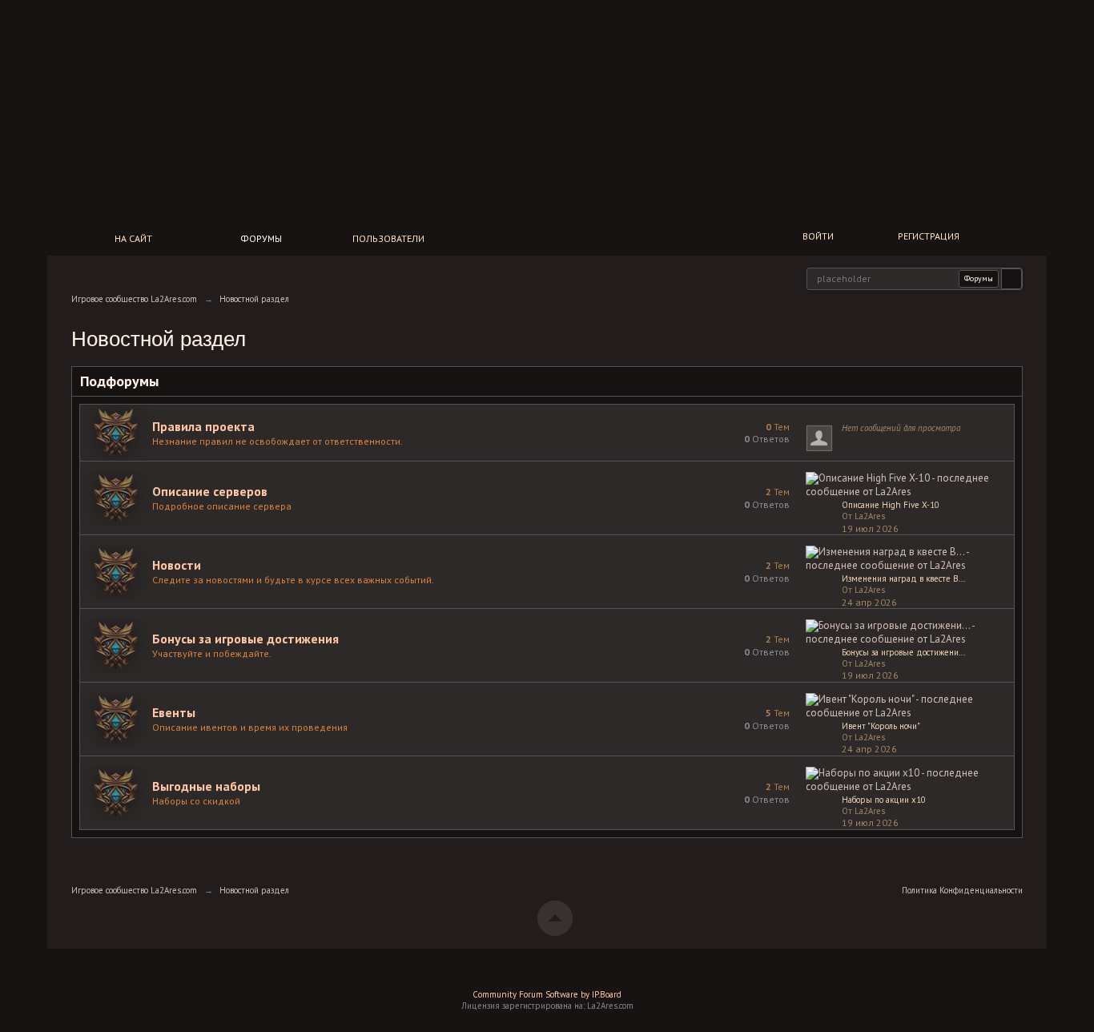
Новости (176, 565)
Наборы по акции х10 (884, 799)
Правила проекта (203, 426)
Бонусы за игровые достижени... (903, 652)
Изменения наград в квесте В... (903, 578)
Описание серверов (209, 491)
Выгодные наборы (206, 786)
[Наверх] (555, 918)
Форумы (261, 238)
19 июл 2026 (870, 528)
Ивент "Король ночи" (881, 726)
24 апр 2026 (869, 602)
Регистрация (928, 236)
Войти (818, 236)
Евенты (173, 712)
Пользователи (388, 238)
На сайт (133, 238)
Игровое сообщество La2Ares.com (134, 890)
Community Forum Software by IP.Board (547, 994)
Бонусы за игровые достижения (245, 639)
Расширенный (1032, 277)
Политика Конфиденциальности (962, 890)
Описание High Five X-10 (890, 504)
